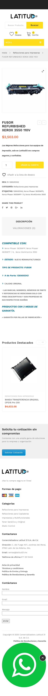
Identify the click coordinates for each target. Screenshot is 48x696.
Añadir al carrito (30, 165)
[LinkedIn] (21, 207)
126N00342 (18, 191)
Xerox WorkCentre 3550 (35, 194)
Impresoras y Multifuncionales (16, 518)
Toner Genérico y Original (13, 522)
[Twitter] (7, 207)
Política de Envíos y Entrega (15, 571)
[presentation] (39, 342)
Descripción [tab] (24, 221)
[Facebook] (2, 207)
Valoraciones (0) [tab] (24, 228)
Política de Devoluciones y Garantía (18, 575)
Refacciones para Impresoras (26, 53)
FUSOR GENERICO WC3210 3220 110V (39, 123)
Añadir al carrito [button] (14, 411)
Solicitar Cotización (14, 452)
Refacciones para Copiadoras (15, 514)
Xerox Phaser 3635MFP (33, 191)
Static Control (8, 526)
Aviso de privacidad (11, 565)
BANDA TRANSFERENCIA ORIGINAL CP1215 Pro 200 (22, 401)
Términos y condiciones (12, 568)
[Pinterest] (11, 207)
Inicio (4, 53)
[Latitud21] (24, 16)
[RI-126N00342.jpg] (24, 90)
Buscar (35, 25)
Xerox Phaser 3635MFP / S (13, 194)
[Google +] (16, 207)
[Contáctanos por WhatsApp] (24, 665)
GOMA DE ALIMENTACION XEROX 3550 (44, 123)
